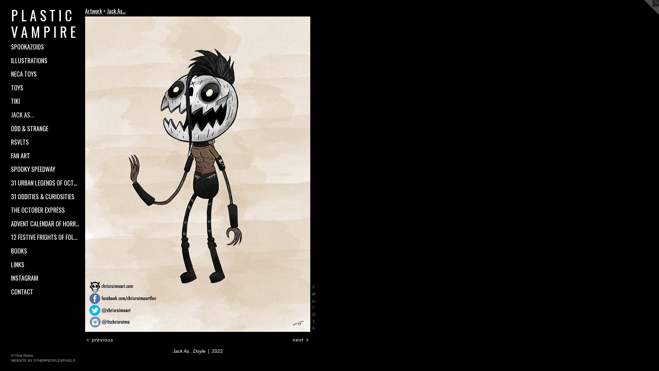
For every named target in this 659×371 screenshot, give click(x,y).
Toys (17, 87)
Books (19, 250)
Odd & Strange (29, 128)
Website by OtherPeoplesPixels (43, 360)
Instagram (24, 277)
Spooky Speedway (33, 169)
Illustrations (29, 60)
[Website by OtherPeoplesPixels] (645, 13)
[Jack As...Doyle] (197, 174)
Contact (22, 291)
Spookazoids (27, 46)
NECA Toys (24, 73)
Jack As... (22, 114)
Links (17, 264)
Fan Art (20, 155)
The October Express (38, 209)
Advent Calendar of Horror (45, 223)
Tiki (15, 101)
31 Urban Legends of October (45, 182)
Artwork (93, 11)
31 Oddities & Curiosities (42, 196)
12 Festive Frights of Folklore (45, 237)
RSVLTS (20, 141)
